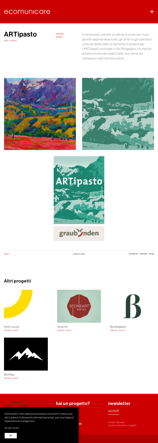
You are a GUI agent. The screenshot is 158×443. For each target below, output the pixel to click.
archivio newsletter (117, 425)
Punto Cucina (11, 326)
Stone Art (62, 326)
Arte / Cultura (10, 40)
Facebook (133, 253)
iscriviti (113, 411)
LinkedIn (143, 253)
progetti (133, 425)
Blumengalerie (118, 326)
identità (60, 34)
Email (151, 253)
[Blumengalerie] (132, 306)
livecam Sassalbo (116, 422)
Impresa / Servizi (11, 330)
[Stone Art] (79, 306)
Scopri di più (12, 427)
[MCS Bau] (26, 354)
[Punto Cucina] (26, 306)
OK (10, 435)
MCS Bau (9, 374)
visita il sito (79, 253)
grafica (59, 37)
